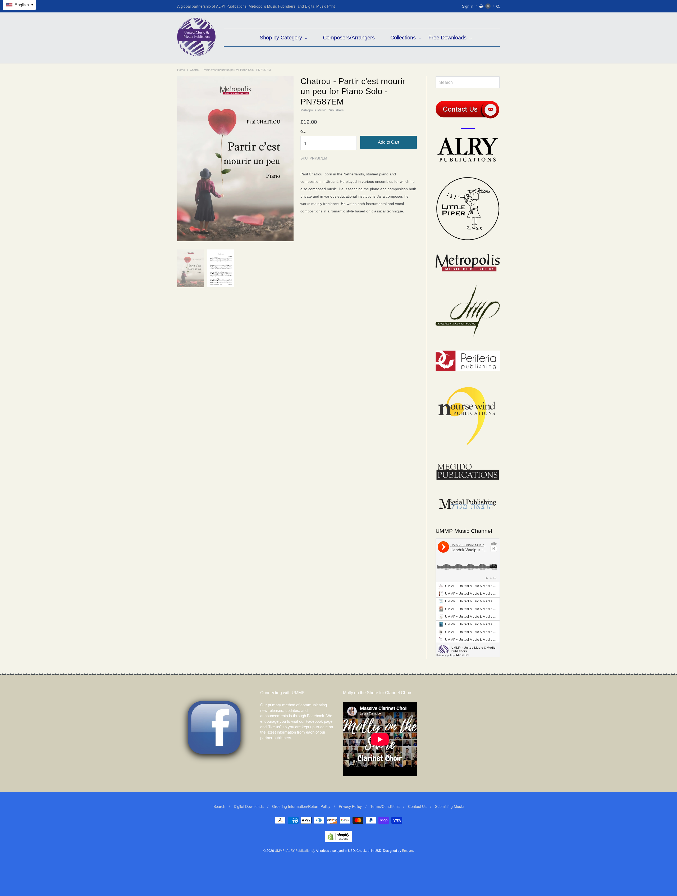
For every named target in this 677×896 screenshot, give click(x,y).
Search (219, 806)
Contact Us (417, 806)
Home (181, 69)
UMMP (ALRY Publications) (294, 850)
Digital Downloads (249, 806)
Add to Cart (388, 142)
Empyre (407, 850)
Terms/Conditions (385, 806)
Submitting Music (449, 806)
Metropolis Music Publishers (322, 110)
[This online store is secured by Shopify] (338, 841)
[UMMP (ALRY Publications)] (196, 53)
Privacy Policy (350, 806)
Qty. (303, 132)
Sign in (467, 6)
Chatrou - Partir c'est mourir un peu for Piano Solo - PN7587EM (230, 69)
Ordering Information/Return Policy (301, 806)
